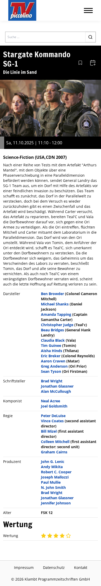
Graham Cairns (54, 451)
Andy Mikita (52, 466)
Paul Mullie (51, 482)
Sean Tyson (51, 371)
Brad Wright (51, 380)
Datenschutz (54, 567)
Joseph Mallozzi (55, 477)
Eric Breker (50, 355)
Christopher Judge (57, 324)
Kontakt (80, 567)
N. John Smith (53, 487)
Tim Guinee (51, 345)
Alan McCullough (56, 391)
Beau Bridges (52, 329)
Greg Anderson (54, 366)
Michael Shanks (55, 304)
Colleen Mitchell (55, 441)
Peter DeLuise (53, 415)
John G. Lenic (52, 461)
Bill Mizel (49, 431)
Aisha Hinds (51, 350)
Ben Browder (52, 293)
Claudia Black (53, 340)
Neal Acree (50, 400)
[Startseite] (22, 10)
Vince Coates (52, 420)
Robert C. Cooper (56, 471)
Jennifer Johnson (56, 503)
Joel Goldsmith (54, 406)
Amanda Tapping (56, 314)
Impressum (24, 567)
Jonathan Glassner (57, 386)
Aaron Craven (53, 361)
